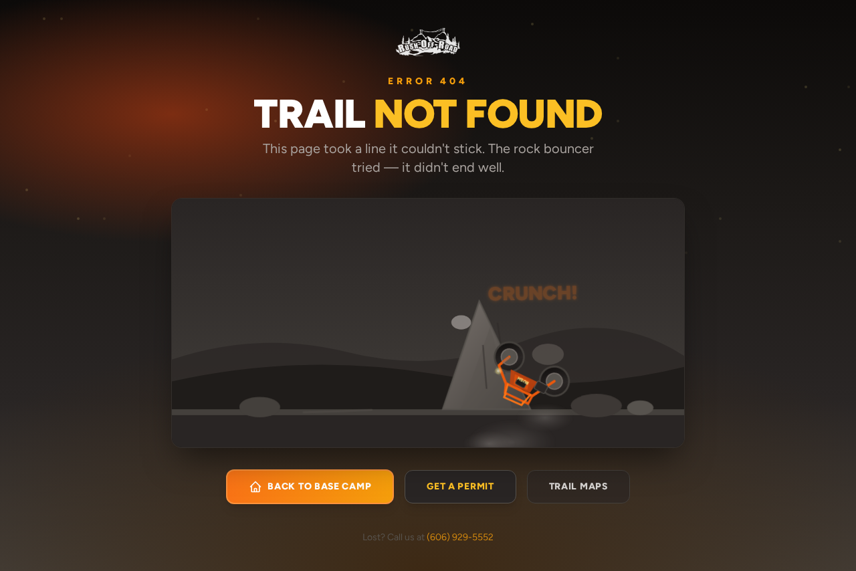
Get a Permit (460, 486)
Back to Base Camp (319, 486)
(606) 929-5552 (460, 537)
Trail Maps (578, 486)
